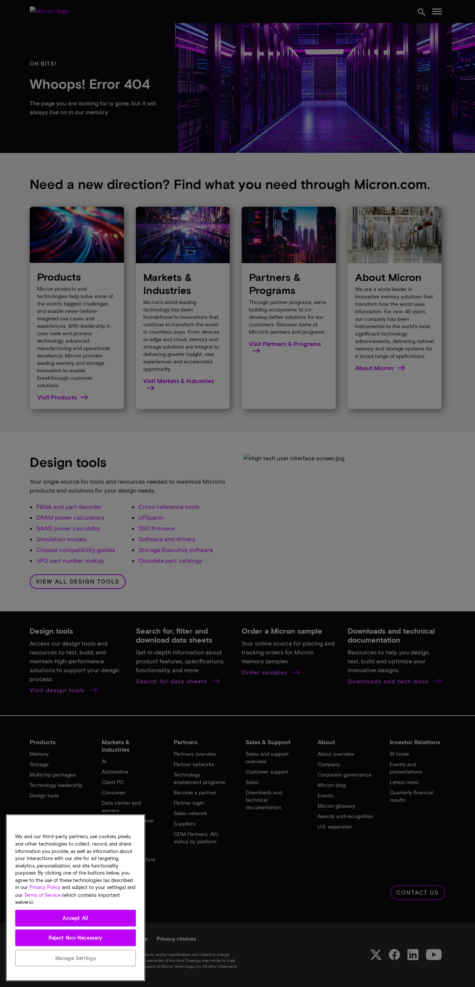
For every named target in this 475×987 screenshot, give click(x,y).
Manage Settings (75, 958)
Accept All (75, 918)
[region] (75, 897)
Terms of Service (42, 895)
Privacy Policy (44, 887)
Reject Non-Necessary (75, 938)
